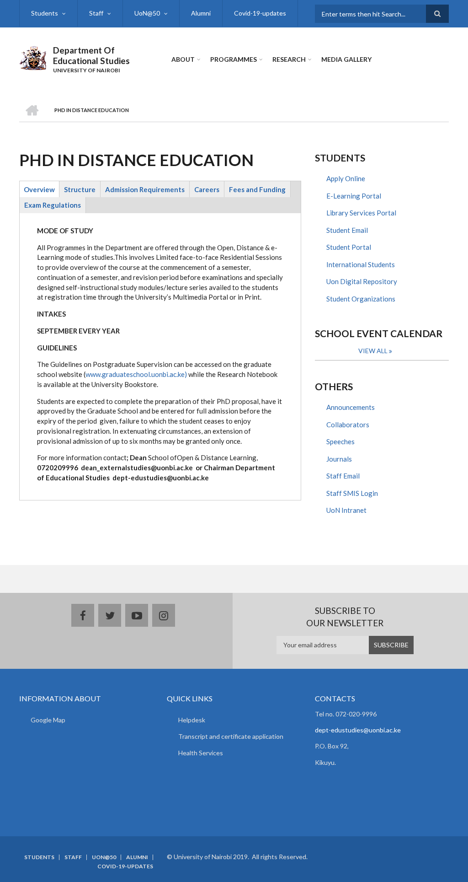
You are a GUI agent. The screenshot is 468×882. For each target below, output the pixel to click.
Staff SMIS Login (352, 493)
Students (44, 13)
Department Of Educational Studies (91, 55)
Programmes (233, 59)
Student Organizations (360, 299)
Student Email (347, 230)
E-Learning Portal (353, 196)
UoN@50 (147, 13)
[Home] (32, 57)
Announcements (350, 407)
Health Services (200, 753)
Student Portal (348, 247)
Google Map (48, 720)
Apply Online (345, 178)
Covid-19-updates (260, 13)
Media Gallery (346, 59)
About (183, 59)
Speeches (340, 441)
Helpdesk (191, 720)
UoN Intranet (346, 510)
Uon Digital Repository (361, 281)
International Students (360, 264)
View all (373, 351)
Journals (339, 459)
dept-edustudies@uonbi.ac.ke (358, 730)
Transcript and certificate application (230, 736)
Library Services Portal (361, 213)
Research (289, 59)
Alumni (201, 13)
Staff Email (343, 476)
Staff (96, 13)
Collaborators (347, 424)
